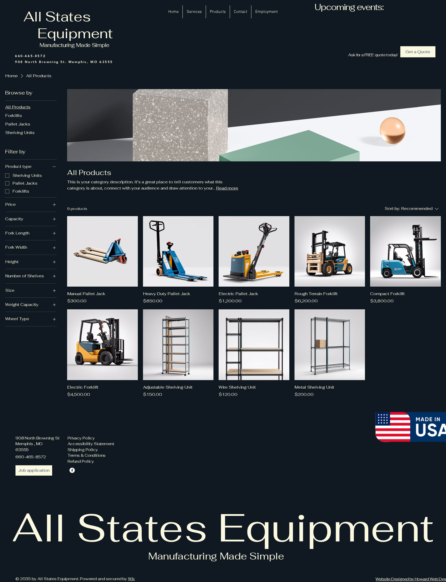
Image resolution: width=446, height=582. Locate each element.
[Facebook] (72, 470)
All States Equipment (72, 24)
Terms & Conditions (87, 455)
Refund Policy (81, 461)
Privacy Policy (81, 438)
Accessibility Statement (91, 443)
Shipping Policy (83, 449)
